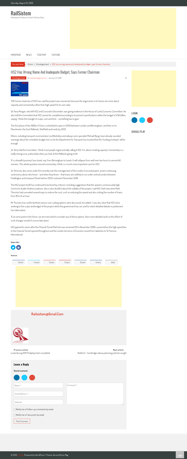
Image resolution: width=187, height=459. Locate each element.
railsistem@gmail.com (38, 78)
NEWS (29, 54)
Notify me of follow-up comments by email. (35, 409)
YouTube (55, 54)
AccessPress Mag (60, 455)
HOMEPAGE (16, 54)
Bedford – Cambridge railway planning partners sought (102, 353)
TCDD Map (41, 54)
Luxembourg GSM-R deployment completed (30, 353)
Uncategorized (42, 64)
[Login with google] (33, 381)
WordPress (40, 455)
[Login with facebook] (17, 381)
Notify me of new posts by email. (30, 414)
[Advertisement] (123, 28)
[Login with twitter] (25, 381)
